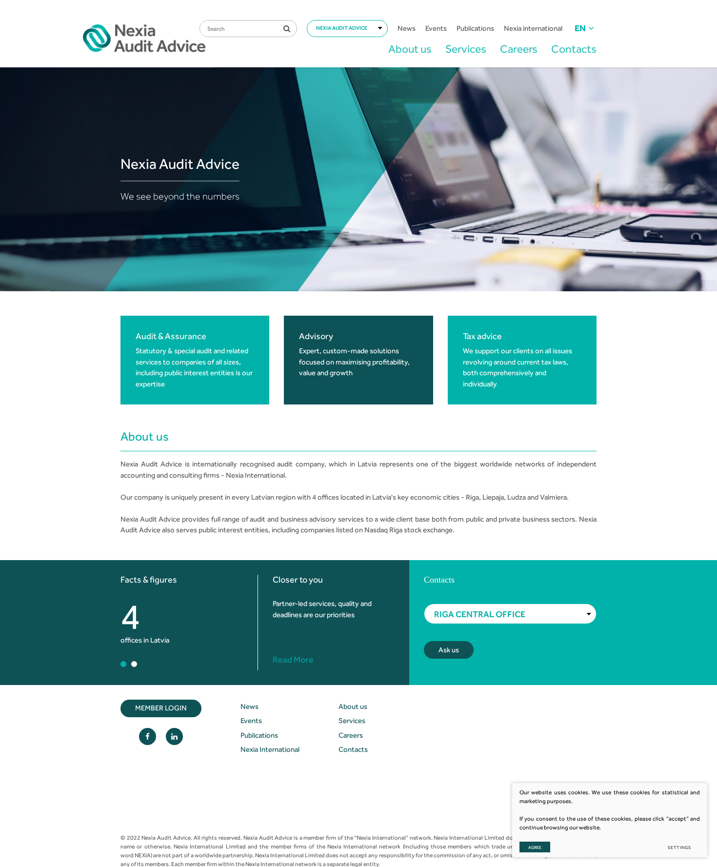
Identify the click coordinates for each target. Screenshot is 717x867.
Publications (475, 28)
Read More (293, 659)
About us (410, 49)
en (580, 28)
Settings (679, 847)
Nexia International (269, 749)
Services (465, 49)
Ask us (448, 649)
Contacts (574, 49)
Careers (519, 49)
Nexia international (533, 28)
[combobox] (347, 28)
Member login (161, 708)
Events (436, 28)
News (407, 28)
